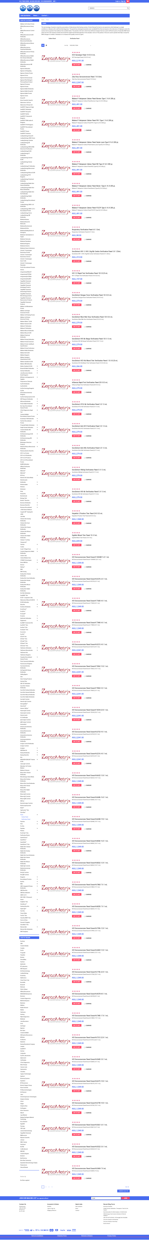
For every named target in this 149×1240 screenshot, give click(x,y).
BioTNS (22, 1146)
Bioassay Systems (25, 1078)
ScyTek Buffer (23, 386)
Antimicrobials (24, 484)
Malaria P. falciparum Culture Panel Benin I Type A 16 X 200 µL (93, 186)
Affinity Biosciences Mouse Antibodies (27, 44)
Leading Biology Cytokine (26, 140)
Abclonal (22, 987)
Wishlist (49, 1206)
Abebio (22, 1010)
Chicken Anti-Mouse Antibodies (25, 532)
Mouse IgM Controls (25, 798)
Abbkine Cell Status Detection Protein (25, 318)
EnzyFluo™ (23, 611)
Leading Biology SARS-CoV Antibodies (27, 205)
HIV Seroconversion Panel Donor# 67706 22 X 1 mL (90, 972)
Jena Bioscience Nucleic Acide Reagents (26, 374)
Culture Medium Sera (25, 558)
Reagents (22, 877)
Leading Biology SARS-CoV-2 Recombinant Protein (27, 210)
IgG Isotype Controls (25, 720)
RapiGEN (22, 1124)
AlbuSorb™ (23, 471)
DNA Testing (23, 571)
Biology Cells (23, 498)
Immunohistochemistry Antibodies (26, 736)
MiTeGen (22, 1037)
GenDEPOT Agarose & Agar (27, 107)
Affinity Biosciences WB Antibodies (26, 65)
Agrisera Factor (24, 75)
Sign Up (123, 1)
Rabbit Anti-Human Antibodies (25, 858)
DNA (21, 569)
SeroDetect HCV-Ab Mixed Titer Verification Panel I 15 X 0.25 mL (95, 361)
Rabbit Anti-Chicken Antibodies (25, 847)
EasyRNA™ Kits (24, 595)
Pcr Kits (22, 826)
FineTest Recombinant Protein (25, 422)
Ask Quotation (25, 15)
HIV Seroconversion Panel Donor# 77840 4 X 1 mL (89, 623)
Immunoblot (23, 724)
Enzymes (22, 616)
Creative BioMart (24, 1032)
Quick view (56, 66)
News (35, 15)
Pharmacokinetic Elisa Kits (27, 451)
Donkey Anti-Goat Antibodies (27, 578)
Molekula (22, 1019)
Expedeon (22, 1081)
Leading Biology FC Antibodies (25, 154)
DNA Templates (24, 931)
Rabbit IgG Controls (25, 866)
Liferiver (22, 1140)
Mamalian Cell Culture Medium (25, 767)
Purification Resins (25, 835)
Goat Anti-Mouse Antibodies (27, 694)
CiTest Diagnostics (25, 1062)
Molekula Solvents (25, 246)
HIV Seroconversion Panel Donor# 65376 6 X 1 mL (89, 579)
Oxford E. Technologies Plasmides (26, 264)
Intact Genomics (24, 1110)
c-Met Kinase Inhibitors (26, 509)
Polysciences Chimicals (26, 381)
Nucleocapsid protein (25, 805)
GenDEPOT (23, 1049)
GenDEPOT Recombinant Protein (26, 128)
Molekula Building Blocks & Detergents (27, 231)
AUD (54, 1)
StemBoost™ (23, 904)
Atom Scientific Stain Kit (26, 100)
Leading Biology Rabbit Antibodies (26, 197)
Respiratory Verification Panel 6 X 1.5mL (86, 230)
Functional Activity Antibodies (25, 667)
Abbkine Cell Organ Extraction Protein (25, 311)
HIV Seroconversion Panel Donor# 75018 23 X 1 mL (90, 710)
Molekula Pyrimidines (25, 241)
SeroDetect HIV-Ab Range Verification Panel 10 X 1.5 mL (92, 339)
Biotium (22, 957)
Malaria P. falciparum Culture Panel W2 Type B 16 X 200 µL (92, 164)
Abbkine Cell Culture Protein (27, 24)
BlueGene (22, 1003)
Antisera (22, 487)
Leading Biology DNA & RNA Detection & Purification (27, 148)
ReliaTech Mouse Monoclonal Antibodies (27, 447)
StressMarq (23, 959)
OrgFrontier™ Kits (24, 810)
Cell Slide (22, 516)
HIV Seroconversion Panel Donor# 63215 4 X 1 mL (89, 644)
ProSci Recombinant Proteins (27, 267)
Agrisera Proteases (25, 84)
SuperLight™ (23, 908)
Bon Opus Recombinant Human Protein (26, 407)
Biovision (22, 996)
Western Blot (23, 927)
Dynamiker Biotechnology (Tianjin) (28, 1163)
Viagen (22, 1103)
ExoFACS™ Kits (24, 625)
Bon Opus (22, 1030)
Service (22, 269)
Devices (22, 565)
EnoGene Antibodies (25, 607)
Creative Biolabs (24, 946)
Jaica (21, 1094)
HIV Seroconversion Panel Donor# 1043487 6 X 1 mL (90, 557)
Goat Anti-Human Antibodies (27, 692)
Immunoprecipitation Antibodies (25, 740)
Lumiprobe (23, 1053)
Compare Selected (123, 1191)
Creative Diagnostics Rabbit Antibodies (27, 552)
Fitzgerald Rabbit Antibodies (27, 425)
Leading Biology (24, 973)
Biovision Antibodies (25, 503)
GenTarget (22, 1026)
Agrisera (22, 1028)
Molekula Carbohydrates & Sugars (27, 236)
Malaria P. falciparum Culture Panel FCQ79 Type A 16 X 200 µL (93, 208)
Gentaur (22, 1051)
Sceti (21, 1023)
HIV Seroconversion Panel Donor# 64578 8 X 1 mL (89, 994)
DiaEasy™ (22, 567)
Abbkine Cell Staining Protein (27, 315)
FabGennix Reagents (25, 655)
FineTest (22, 962)
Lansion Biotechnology (26, 1131)
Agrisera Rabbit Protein (26, 93)
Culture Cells (23, 555)
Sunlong (22, 1014)
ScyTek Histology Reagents (27, 388)
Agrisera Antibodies (25, 68)
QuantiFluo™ (23, 840)
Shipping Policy (62, 1236)
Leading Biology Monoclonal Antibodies (27, 169)
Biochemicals (23, 496)
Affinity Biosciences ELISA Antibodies (26, 36)
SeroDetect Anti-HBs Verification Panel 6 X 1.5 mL (89, 448)
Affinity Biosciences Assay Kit (27, 27)
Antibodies (23, 482)
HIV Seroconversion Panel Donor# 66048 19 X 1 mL (90, 819)
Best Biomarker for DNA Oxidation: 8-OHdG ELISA (115, 1212)
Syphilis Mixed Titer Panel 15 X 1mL (84, 535)
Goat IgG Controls (24, 699)
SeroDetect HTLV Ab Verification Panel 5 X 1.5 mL (89, 404)
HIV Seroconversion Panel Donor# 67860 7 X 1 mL (89, 885)
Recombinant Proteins (25, 879)
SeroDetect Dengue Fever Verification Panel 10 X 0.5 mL (92, 295)
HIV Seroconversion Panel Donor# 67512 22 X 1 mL (90, 1037)
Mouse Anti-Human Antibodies (25, 786)
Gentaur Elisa (23, 681)
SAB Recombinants (25, 892)
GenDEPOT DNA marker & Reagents (26, 121)
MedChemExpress (24, 1000)
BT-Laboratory (23, 966)
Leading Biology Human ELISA (26, 163)
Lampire (22, 1046)
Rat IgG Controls (24, 872)
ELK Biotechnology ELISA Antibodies (26, 435)
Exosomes (23, 632)
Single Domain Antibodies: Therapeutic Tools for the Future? (115, 1209)
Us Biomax (23, 1039)
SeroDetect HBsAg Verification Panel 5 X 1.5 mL (89, 470)
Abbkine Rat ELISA (25, 353)
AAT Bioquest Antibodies (26, 399)
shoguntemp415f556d (25, 274)
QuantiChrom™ (24, 837)
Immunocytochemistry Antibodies (26, 727)
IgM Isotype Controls (25, 722)
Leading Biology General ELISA (26, 158)
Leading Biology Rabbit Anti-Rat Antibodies (27, 193)
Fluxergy (22, 1126)
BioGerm (22, 1156)
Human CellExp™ (24, 708)
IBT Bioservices (24, 1083)
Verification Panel (25, 819)
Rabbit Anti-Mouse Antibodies (25, 862)
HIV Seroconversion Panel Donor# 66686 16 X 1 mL (90, 797)
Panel (21, 814)
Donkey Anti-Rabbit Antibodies (25, 590)
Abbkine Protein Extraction (27, 341)
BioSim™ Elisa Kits (24, 500)
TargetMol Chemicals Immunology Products (25, 290)
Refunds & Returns (87, 1236)
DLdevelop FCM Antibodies (27, 418)
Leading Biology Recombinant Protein (27, 201)
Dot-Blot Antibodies (25, 593)
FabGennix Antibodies (25, 648)
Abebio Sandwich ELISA (26, 366)
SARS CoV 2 (23, 895)
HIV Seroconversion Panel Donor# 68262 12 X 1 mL (90, 863)
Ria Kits (22, 881)
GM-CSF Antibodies (25, 683)
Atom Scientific (24, 1087)
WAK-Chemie (23, 1142)
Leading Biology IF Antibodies (27, 166)
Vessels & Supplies (25, 922)
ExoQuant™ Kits (24, 629)
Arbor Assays (23, 1064)
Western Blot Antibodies (26, 929)
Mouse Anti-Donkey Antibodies (25, 780)
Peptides (22, 828)
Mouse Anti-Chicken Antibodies (25, 773)
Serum (22, 899)
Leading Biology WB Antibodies (25, 216)
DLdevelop (23, 975)
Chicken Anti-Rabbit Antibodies (25, 536)
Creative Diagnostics (25, 998)
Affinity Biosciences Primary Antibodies (27, 52)
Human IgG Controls (25, 713)
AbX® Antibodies (24, 464)
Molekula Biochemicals (26, 226)
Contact (44, 15)
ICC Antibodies (24, 717)
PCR (21, 824)
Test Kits (22, 911)
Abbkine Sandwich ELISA (26, 361)
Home (42, 19)
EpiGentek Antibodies (25, 618)
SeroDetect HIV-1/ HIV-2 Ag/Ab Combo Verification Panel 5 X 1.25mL (96, 251)
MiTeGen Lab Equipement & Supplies (27, 378)
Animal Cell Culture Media (26, 477)
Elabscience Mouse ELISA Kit (27, 600)
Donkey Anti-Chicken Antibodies (25, 575)
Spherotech (23, 1058)
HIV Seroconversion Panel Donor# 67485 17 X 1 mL (90, 1016)
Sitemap (34, 1238)
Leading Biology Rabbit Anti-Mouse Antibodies (27, 188)
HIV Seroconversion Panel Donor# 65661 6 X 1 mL (89, 1125)
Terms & (37, 1236)
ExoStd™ (22, 634)
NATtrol (22, 801)
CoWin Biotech (24, 1149)
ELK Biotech (23, 1092)
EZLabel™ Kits (23, 641)
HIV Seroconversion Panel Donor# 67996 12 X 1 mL (90, 928)
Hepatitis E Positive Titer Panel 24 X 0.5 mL (87, 513)
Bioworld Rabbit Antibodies (27, 368)
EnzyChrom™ (23, 609)
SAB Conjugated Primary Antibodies (26, 887)
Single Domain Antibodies (26, 427)
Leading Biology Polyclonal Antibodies (27, 180)
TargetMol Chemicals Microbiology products (26, 295)
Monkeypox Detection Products (25, 443)
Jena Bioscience (24, 1021)
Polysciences (23, 1165)
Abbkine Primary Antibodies (27, 339)
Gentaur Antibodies (25, 371)
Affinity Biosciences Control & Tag (27, 31)
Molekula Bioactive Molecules (25, 223)
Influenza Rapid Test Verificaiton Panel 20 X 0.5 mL (90, 382)
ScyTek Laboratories (25, 1055)
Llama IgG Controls (25, 764)
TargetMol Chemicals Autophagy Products (25, 286)
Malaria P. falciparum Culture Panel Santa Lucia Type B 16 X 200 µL (95, 142)
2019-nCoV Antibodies (26, 455)
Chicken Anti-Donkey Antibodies (25, 520)
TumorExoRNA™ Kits (25, 918)
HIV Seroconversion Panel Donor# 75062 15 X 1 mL (90, 666)
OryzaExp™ (23, 812)
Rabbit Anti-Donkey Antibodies (25, 852)
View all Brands (24, 1167)
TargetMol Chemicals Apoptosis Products (25, 282)
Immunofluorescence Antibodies (25, 732)
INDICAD (22, 1151)
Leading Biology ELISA (25, 151)
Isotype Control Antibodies (27, 743)
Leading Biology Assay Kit (26, 136)
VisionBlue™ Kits (24, 924)
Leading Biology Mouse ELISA (27, 172)
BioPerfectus (23, 1158)
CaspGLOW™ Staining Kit (26, 512)
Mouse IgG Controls (25, 796)
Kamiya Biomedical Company (27, 1044)
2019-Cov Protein (24, 453)
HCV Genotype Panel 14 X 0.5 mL (83, 55)
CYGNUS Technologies (26, 560)
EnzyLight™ (23, 613)
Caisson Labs (23, 1067)
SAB (21, 943)
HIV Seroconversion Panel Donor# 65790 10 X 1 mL (90, 1103)
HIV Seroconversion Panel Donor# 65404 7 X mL (89, 1168)
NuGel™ (22, 808)
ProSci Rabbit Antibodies (26, 403)
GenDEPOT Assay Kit (25, 111)
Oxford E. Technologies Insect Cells (26, 260)
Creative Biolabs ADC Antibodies (25, 430)
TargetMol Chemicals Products (25, 303)
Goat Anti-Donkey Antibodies (27, 690)
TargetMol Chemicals (25, 1133)
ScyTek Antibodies (25, 384)
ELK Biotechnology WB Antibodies (26, 439)
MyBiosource (23, 1135)
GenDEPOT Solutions (25, 133)
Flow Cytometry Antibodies (27, 661)
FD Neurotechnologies (25, 1090)
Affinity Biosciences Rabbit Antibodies (27, 61)
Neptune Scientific (25, 1137)
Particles (22, 821)
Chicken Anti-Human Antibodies (25, 528)
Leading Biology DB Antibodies (25, 143)
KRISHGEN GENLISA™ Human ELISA (27, 760)
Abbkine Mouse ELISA (25, 333)
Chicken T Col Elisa (25, 540)
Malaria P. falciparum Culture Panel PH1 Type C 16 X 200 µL (92, 120)
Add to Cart (76, 64)
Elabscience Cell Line (25, 102)
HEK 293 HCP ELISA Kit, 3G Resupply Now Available (115, 1217)
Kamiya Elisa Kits (24, 755)
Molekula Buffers (24, 228)
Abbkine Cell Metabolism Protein (26, 307)
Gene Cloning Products (26, 679)
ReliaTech (22, 1042)
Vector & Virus (24, 920)
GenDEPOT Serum (24, 131)
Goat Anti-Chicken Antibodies (25, 687)
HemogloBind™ (24, 704)
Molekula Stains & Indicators (27, 248)
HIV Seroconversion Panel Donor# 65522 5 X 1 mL (89, 1147)
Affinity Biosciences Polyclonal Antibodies (25, 48)
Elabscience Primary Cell (26, 105)
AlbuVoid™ (23, 473)
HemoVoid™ (23, 706)
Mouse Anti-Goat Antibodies (27, 783)
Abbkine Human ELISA (25, 323)
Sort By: (66, 45)
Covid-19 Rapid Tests (25, 549)
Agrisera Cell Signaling (25, 71)
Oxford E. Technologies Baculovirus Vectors (26, 255)
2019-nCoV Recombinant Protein (26, 461)
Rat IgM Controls (24, 874)
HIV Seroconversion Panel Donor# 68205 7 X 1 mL (89, 906)
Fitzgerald (22, 952)
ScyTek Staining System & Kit (27, 397)
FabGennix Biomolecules (26, 650)
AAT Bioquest (23, 968)
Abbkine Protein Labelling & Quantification (27, 345)
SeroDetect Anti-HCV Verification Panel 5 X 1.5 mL (89, 426)
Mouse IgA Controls (25, 794)
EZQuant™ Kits (24, 643)
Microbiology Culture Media (27, 777)
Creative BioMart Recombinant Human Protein (27, 415)
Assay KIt (22, 98)
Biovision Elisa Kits (25, 505)
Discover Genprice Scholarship (110, 1219)
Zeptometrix (23, 1069)
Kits (21, 757)
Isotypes (22, 748)
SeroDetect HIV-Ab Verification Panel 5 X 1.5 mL (89, 492)
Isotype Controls (24, 746)
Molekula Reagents (25, 243)
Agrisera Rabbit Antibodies (27, 89)
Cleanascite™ (23, 542)
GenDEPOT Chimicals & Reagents (26, 117)
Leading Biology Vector (26, 213)
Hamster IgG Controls (25, 701)
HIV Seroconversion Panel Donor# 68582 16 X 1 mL (90, 841)
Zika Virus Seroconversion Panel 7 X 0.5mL (87, 77)
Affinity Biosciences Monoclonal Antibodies (26, 40)
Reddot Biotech (24, 1007)
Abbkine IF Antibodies (25, 326)
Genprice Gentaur (24, 1099)
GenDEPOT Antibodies (25, 109)
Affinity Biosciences (25, 991)
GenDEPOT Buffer (24, 114)
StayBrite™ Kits (24, 902)
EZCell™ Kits (23, 636)
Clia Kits (22, 544)
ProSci (22, 950)
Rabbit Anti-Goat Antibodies (27, 855)
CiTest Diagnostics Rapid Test (26, 411)
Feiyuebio (22, 955)
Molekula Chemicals (25, 239)
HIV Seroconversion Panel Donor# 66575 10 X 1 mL (90, 1081)
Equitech (22, 1076)
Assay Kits (23, 493)
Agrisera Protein (24, 86)
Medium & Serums (24, 770)
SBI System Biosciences (26, 1035)
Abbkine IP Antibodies (25, 328)
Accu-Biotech (23, 1121)
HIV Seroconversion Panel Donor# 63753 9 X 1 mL (89, 732)
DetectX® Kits (24, 562)
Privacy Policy (111, 1236)
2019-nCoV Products (25, 458)
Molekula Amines (24, 219)
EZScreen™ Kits (24, 645)
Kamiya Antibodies (25, 753)
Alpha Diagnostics (24, 1017)
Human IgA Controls (25, 710)
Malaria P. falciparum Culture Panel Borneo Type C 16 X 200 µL (93, 99)
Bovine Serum (106, 1223)
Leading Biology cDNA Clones (27, 138)
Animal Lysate (23, 480)
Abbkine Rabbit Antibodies (27, 350)
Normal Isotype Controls (26, 803)
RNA (21, 884)
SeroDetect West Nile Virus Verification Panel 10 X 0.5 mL (92, 317)
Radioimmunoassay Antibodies (25, 869)
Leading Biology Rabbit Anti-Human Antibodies (27, 184)
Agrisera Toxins (24, 95)
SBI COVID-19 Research (26, 897)
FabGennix (23, 1012)
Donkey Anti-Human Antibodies (25, 581)
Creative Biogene (24, 1153)
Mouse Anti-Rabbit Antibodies (25, 791)
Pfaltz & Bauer (24, 989)
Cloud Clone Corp (24, 980)
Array (21, 491)
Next (126, 1187)
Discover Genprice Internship (110, 1221)
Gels (21, 676)
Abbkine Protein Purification (27, 348)
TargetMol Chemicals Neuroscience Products (26, 299)
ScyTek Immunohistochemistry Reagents (26, 392)
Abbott (22, 1113)
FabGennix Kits (24, 652)
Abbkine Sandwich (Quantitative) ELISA (25, 358)
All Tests (22, 475)
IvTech (21, 1101)
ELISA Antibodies (24, 602)
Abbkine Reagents (24, 355)
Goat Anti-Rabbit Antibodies (27, 697)
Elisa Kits (22, 604)
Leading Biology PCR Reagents (25, 176)
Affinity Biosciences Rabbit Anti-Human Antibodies (27, 57)
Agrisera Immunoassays (26, 78)
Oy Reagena (23, 1108)
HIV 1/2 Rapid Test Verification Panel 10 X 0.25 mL (90, 273)
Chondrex (22, 1071)
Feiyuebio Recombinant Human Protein (26, 658)
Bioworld (22, 984)
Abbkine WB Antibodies (26, 364)
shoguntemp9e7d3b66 (25, 276)
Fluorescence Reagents (26, 663)
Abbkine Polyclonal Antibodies (25, 336)
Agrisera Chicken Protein (26, 73)
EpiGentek (22, 964)
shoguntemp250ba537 (25, 272)
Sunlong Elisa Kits (24, 906)
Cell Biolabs (23, 1060)
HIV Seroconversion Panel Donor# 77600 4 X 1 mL (89, 601)
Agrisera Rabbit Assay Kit (26, 91)
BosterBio (22, 982)
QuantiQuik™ (23, 842)
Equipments (23, 620)
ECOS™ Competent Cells (26, 597)
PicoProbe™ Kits (24, 833)
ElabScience (23, 978)
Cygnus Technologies (25, 1074)
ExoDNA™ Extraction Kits (26, 623)
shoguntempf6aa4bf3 (25, 279)
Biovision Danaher (107, 1206)
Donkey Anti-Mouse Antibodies (25, 585)
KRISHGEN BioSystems (26, 994)
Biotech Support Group (26, 1085)
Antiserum (23, 489)
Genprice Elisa (23, 1106)
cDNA (21, 514)
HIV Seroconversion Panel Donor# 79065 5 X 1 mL (89, 688)
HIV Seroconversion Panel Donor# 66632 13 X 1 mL (90, 775)
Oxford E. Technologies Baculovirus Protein (26, 251)
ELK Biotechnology (25, 971)
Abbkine (22, 1005)
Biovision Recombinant (26, 507)
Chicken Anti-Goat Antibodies (25, 524)
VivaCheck (23, 1144)
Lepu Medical (23, 1115)
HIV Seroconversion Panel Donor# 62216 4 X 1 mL (89, 754)
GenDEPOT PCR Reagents (26, 124)
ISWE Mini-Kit (23, 750)
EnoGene (22, 941)
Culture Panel (24, 817)
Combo (22, 547)
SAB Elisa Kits (23, 890)
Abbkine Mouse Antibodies (27, 330)
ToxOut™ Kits (23, 915)
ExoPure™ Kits (23, 627)
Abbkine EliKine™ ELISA (26, 321)
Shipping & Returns (51, 1210)
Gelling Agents (24, 674)
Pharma (22, 830)
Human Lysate (23, 715)
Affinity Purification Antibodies (25, 467)
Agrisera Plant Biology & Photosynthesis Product (26, 81)
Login (117, 1)
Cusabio (22, 948)
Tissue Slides (23, 913)
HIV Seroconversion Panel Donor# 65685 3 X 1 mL (89, 1059)
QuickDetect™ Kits (24, 844)
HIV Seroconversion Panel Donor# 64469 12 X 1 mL (90, 950)
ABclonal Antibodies (25, 401)
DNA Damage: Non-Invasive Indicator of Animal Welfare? (114, 1214)
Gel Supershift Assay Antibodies (25, 671)
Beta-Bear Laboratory (25, 1160)
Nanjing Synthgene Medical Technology (27, 1118)
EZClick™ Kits (23, 639)
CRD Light (22, 1128)
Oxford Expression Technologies (28, 1097)
